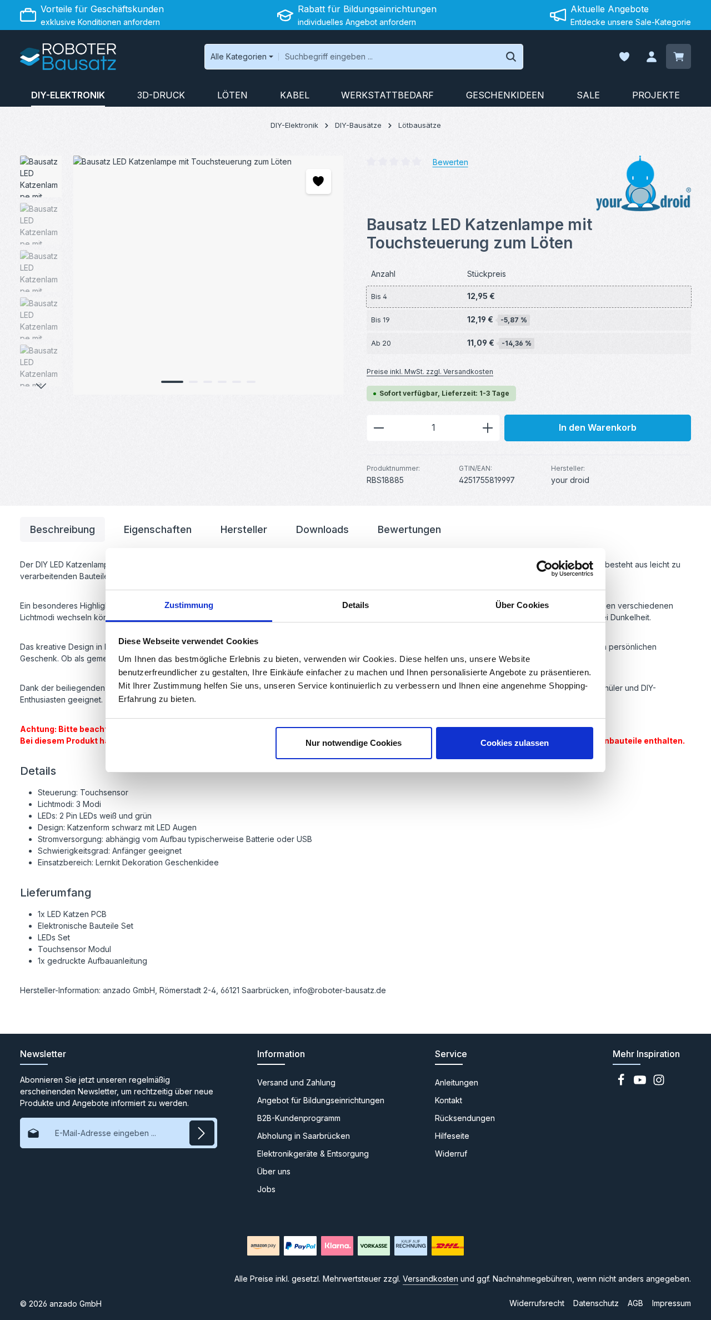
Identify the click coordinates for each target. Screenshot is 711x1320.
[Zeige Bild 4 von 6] (222, 382)
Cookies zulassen (514, 743)
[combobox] (389, 56)
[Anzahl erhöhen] (488, 428)
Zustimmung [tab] (189, 605)
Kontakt (448, 1100)
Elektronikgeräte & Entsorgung (313, 1153)
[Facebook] (622, 1083)
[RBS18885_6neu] (208, 275)
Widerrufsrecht (536, 1303)
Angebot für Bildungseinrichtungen (320, 1100)
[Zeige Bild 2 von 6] (193, 382)
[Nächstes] (41, 386)
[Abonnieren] (201, 1132)
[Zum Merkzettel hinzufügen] (318, 181)
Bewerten (450, 161)
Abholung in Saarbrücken (303, 1135)
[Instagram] (659, 1083)
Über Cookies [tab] (522, 605)
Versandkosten (430, 1278)
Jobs (266, 1189)
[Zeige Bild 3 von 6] (207, 382)
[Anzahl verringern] (378, 428)
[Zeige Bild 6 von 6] (251, 382)
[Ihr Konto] (651, 56)
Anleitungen (456, 1082)
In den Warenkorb (598, 427)
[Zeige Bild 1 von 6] (172, 382)
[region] (182, 275)
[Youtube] (641, 1083)
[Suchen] (511, 56)
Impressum (671, 1303)
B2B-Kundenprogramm (299, 1118)
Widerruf (451, 1153)
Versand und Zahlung (296, 1082)
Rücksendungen (465, 1118)
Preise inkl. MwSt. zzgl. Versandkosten (430, 371)
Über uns (274, 1171)
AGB (635, 1303)
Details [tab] (355, 605)
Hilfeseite (452, 1135)
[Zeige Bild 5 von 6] (236, 382)
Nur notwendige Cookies (354, 743)
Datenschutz (596, 1303)
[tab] (62, 529)
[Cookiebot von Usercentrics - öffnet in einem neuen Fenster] (544, 568)
